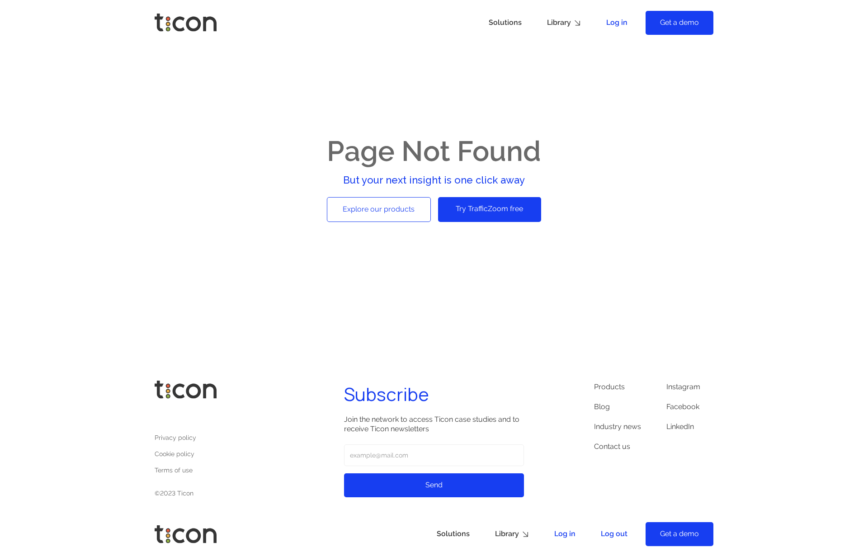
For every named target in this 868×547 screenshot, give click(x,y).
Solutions (505, 22)
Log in (616, 22)
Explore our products (379, 209)
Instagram (683, 386)
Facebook (682, 406)
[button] (564, 23)
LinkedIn (680, 426)
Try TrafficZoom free (489, 208)
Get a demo (679, 22)
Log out (614, 533)
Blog (602, 406)
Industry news (617, 426)
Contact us (612, 446)
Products (609, 386)
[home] (186, 23)
